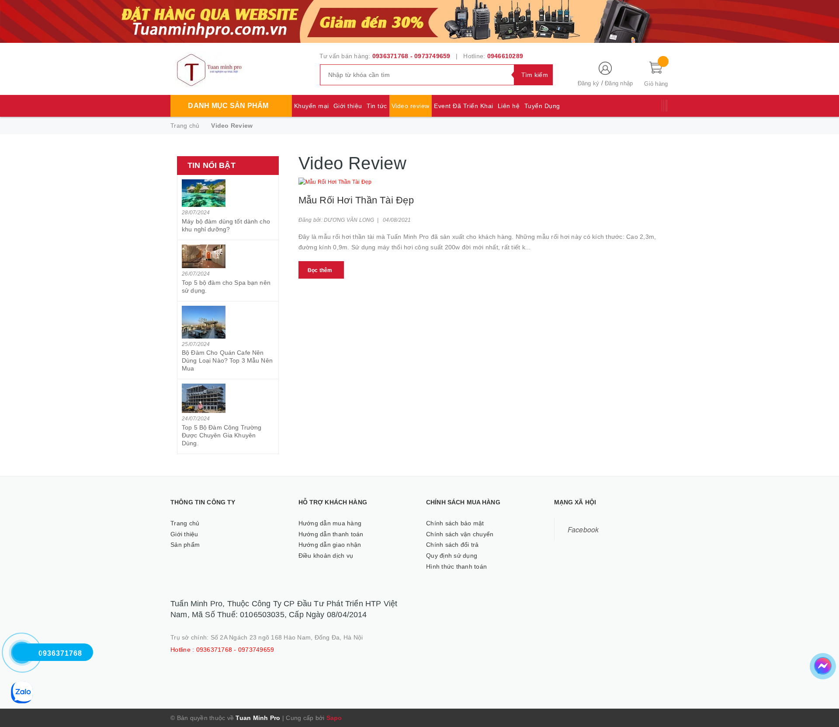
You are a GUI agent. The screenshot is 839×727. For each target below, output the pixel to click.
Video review (411, 105)
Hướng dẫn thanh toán (331, 534)
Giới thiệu (347, 105)
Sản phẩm (185, 544)
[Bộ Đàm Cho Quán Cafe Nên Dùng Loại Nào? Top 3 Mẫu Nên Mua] (228, 322)
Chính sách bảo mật (455, 523)
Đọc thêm (320, 270)
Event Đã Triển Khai (463, 105)
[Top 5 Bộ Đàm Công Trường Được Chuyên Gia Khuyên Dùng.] (228, 398)
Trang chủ (184, 523)
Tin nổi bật (211, 165)
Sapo (334, 717)
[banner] (419, 20)
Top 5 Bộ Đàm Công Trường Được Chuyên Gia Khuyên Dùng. (221, 435)
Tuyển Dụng (542, 105)
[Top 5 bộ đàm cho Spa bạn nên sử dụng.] (228, 256)
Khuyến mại (311, 105)
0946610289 (505, 55)
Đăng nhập (619, 83)
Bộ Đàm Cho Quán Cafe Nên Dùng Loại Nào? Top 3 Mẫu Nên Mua (227, 360)
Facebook (583, 529)
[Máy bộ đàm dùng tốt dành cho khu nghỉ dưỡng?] (228, 193)
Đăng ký (589, 83)
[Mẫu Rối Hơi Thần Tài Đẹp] (483, 182)
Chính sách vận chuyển (459, 534)
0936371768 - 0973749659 (411, 55)
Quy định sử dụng (451, 555)
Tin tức (377, 105)
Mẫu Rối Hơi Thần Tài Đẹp (356, 200)
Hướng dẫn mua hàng (330, 523)
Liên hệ (509, 105)
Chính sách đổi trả (452, 544)
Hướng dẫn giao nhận (329, 544)
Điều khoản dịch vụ (326, 555)
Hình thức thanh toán (456, 566)
